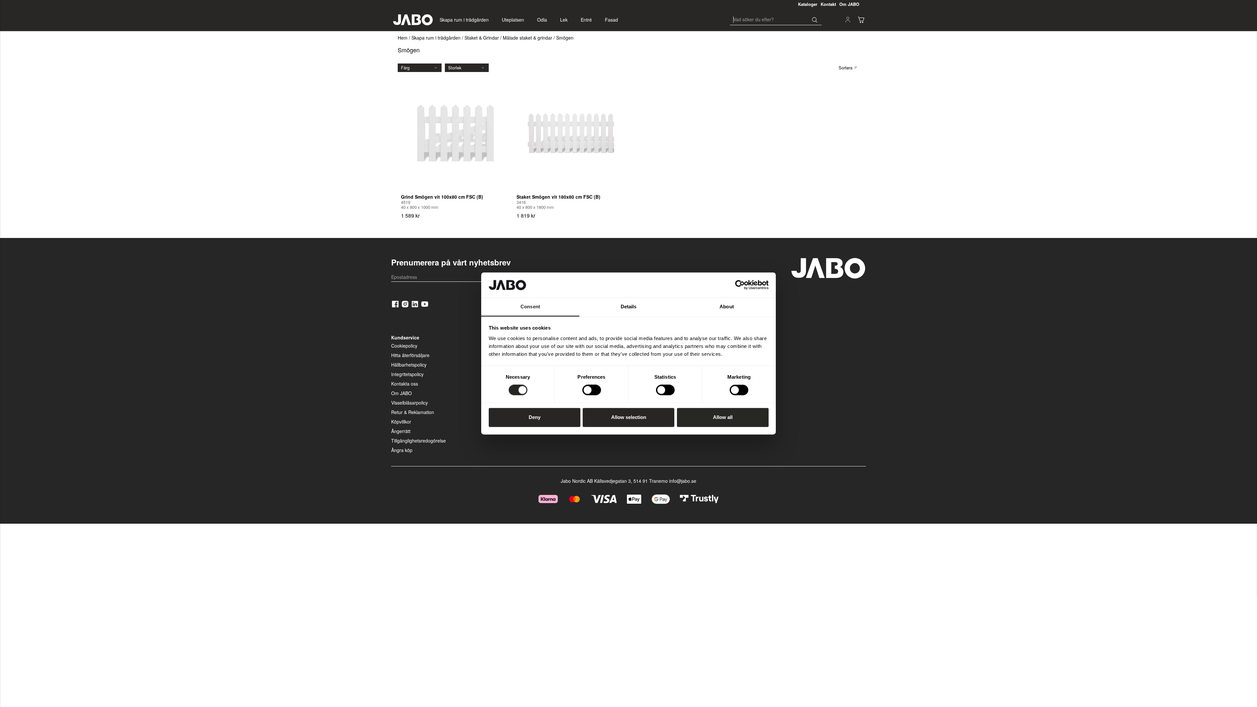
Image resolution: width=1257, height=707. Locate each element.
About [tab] (727, 306)
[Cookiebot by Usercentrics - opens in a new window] (740, 285)
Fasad (611, 19)
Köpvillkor (401, 421)
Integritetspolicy (407, 374)
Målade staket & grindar (527, 37)
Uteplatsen (513, 19)
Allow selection (628, 417)
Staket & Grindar (482, 37)
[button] (860, 19)
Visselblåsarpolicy (409, 402)
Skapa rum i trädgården (464, 19)
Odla (542, 19)
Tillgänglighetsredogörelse (418, 440)
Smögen (565, 37)
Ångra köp (401, 450)
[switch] (591, 390)
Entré (586, 19)
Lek (564, 19)
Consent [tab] (530, 306)
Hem (403, 37)
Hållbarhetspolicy (409, 364)
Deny (534, 417)
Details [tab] (629, 306)
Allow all (723, 417)
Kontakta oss (404, 383)
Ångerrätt (400, 431)
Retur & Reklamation (412, 412)
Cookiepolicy (404, 345)
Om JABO (401, 393)
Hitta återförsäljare (410, 355)
